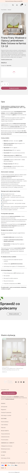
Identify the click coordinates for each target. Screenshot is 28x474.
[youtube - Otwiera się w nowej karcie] (23, 382)
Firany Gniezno (3, 9)
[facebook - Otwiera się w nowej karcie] (21, 382)
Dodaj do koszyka (14, 88)
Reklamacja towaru (5, 449)
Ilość (2, 81)
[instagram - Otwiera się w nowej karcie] (18, 382)
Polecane (9, 9)
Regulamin (16, 396)
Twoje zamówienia (5, 433)
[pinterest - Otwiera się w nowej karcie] (16, 382)
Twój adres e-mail (5, 389)
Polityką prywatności (9, 399)
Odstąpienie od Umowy (6, 446)
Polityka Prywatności (6, 412)
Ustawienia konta (5, 436)
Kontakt (3, 455)
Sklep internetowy (13, 472)
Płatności (3, 427)
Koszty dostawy (4, 421)
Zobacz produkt (19, 364)
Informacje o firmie (5, 458)
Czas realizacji (4, 424)
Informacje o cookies (6, 415)
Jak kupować (4, 406)
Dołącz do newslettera (9, 393)
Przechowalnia (4, 439)
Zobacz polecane (14, 314)
